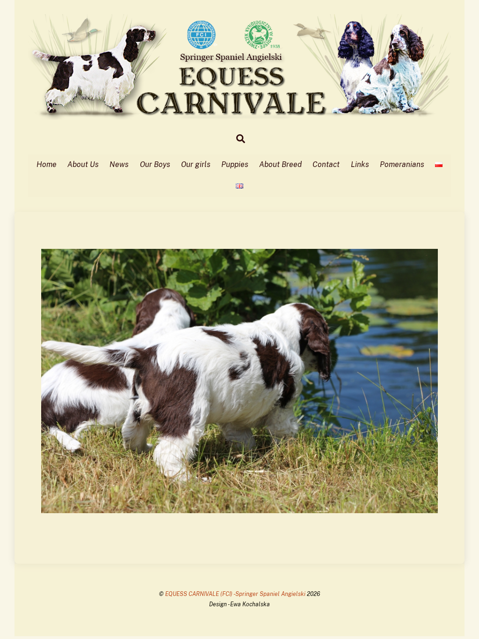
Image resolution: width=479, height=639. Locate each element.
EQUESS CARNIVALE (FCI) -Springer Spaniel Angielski (236, 593)
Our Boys (155, 164)
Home (46, 164)
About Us (83, 164)
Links (360, 164)
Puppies (234, 164)
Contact (326, 164)
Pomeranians (402, 164)
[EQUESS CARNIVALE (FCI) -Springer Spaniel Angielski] (239, 115)
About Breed (280, 164)
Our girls (195, 164)
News (119, 164)
